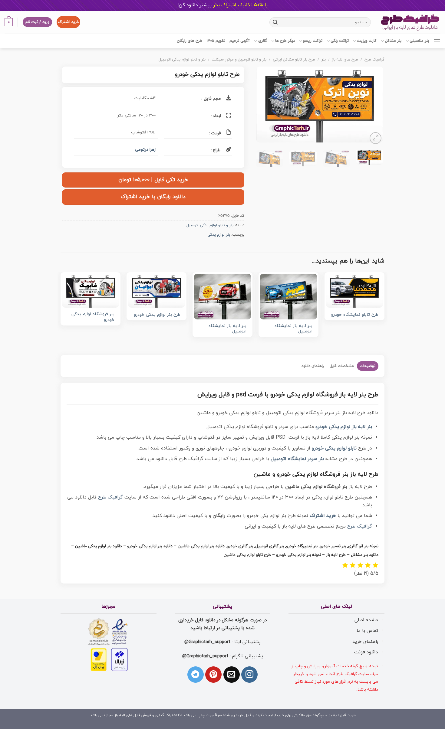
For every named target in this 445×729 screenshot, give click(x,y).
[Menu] (436, 41)
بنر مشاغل (393, 41)
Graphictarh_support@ (207, 642)
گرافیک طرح (374, 59)
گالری (262, 41)
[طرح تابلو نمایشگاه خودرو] (354, 291)
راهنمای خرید (365, 641)
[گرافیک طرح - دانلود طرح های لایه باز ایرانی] (410, 22)
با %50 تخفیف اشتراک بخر (222, 5)
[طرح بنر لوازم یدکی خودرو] (156, 291)
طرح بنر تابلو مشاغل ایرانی (294, 59)
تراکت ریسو (312, 41)
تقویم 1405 (215, 41)
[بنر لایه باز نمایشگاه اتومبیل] (288, 296)
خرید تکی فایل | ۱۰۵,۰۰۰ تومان (153, 180)
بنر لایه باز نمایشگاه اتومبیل (293, 329)
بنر (323, 59)
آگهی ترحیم (239, 41)
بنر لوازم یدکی (218, 234)
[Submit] (275, 22)
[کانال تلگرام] (195, 674)
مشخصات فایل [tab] (342, 366)
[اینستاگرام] (249, 674)
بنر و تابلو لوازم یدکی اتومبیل (182, 59)
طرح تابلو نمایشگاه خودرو (354, 315)
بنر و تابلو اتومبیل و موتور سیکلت (239, 59)
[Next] (262, 106)
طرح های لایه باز (345, 59)
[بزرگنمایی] (375, 138)
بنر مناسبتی (419, 41)
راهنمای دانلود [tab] (313, 366)
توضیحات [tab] (367, 366)
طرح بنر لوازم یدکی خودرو (157, 315)
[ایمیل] (231, 674)
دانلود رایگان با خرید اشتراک (153, 197)
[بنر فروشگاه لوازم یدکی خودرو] (90, 291)
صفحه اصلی (366, 620)
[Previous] (372, 106)
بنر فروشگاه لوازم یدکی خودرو (92, 317)
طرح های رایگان (189, 41)
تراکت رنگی (340, 41)
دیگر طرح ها (285, 41)
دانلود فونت (366, 652)
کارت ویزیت (367, 41)
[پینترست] (213, 674)
